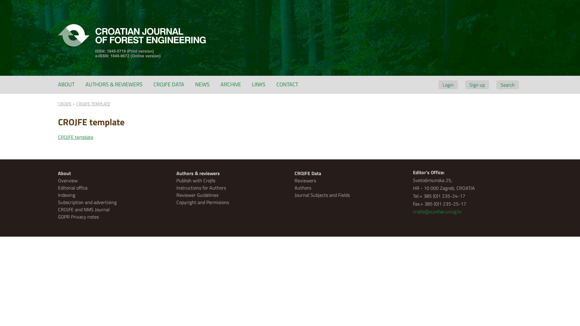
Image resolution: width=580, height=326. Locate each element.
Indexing (66, 195)
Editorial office (73, 187)
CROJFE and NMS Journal (84, 209)
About (66, 84)
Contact (287, 84)
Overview (68, 180)
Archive (231, 84)
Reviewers (305, 180)
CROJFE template (75, 137)
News (202, 84)
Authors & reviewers (114, 84)
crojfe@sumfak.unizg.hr (437, 211)
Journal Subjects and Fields (322, 195)
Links (259, 84)
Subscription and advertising (87, 202)
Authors (303, 187)
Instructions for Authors (201, 187)
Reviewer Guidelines (197, 195)
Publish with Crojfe (195, 180)
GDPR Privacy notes (78, 216)
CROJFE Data (168, 84)
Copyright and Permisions (202, 202)
